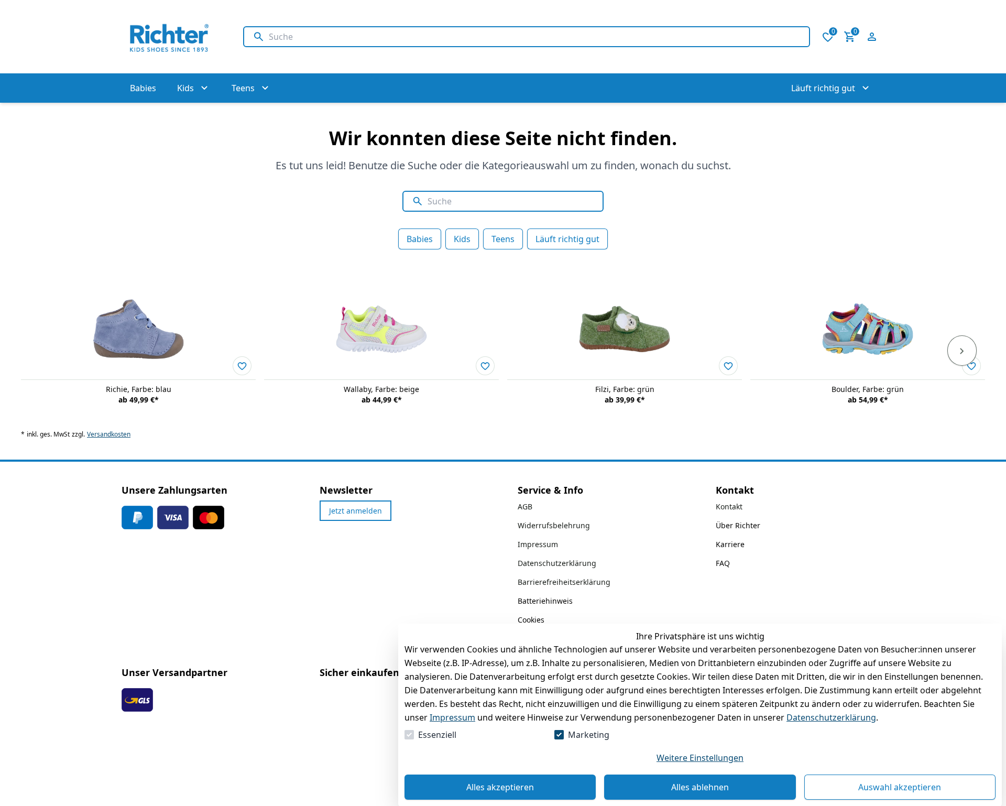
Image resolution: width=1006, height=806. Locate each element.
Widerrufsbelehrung (554, 525)
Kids (462, 239)
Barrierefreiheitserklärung (564, 582)
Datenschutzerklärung (831, 717)
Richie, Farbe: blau (138, 389)
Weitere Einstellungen (700, 758)
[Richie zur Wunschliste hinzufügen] (242, 365)
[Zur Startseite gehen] (172, 36)
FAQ (723, 563)
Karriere (730, 544)
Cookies (531, 620)
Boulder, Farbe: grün (868, 389)
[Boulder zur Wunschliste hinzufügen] (971, 365)
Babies (420, 239)
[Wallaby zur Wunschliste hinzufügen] (485, 365)
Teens (503, 239)
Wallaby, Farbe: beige (381, 389)
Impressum (452, 717)
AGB (525, 506)
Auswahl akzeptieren (899, 787)
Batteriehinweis (545, 601)
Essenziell (437, 734)
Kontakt (729, 506)
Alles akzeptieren (500, 787)
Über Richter (738, 525)
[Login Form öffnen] (871, 36)
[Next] (962, 350)
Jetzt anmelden (355, 511)
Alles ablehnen (700, 787)
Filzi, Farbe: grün (624, 389)
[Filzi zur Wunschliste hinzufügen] (728, 365)
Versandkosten (108, 434)
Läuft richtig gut (567, 239)
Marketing (588, 734)
